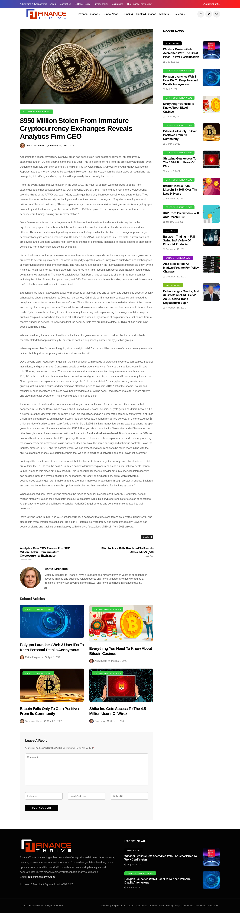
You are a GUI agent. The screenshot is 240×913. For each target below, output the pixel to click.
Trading (128, 13)
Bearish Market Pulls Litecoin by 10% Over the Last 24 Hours (180, 189)
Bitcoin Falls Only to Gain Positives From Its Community (180, 135)
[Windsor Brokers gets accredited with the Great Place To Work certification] (211, 50)
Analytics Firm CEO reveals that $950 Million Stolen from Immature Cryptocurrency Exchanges (45, 554)
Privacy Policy (101, 4)
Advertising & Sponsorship (33, 4)
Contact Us (65, 4)
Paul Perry (100, 721)
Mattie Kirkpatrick (35, 145)
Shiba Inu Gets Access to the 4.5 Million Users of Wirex (179, 162)
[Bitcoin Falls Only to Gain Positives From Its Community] (52, 685)
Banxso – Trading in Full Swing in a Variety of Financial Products (179, 240)
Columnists (117, 4)
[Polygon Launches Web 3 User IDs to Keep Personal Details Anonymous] (52, 621)
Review (178, 13)
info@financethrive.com (41, 876)
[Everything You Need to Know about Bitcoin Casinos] (121, 623)
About (53, 4)
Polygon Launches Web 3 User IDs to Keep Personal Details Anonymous (180, 80)
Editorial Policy (82, 4)
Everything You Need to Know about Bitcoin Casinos (178, 107)
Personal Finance (88, 13)
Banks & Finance (146, 13)
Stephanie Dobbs (34, 721)
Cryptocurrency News (36, 112)
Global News (110, 13)
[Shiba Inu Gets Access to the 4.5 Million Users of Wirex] (121, 685)
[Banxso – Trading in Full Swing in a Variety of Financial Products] (211, 237)
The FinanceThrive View (139, 4)
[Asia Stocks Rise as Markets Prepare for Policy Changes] (211, 264)
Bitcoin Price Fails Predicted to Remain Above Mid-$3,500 (127, 552)
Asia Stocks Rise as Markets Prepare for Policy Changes (181, 267)
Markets (164, 13)
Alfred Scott (101, 661)
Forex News (172, 43)
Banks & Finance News (178, 258)
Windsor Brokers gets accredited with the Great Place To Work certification (181, 53)
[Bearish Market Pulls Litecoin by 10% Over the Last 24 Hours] (211, 186)
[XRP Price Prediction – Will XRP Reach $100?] (211, 214)
